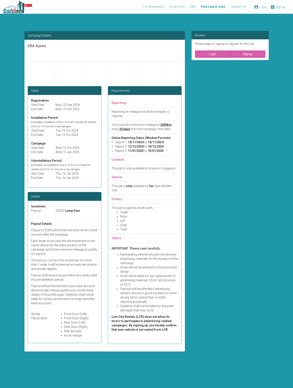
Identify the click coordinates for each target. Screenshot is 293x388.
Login (212, 54)
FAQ (193, 7)
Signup (247, 54)
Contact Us (238, 7)
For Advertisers (153, 7)
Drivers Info (177, 7)
